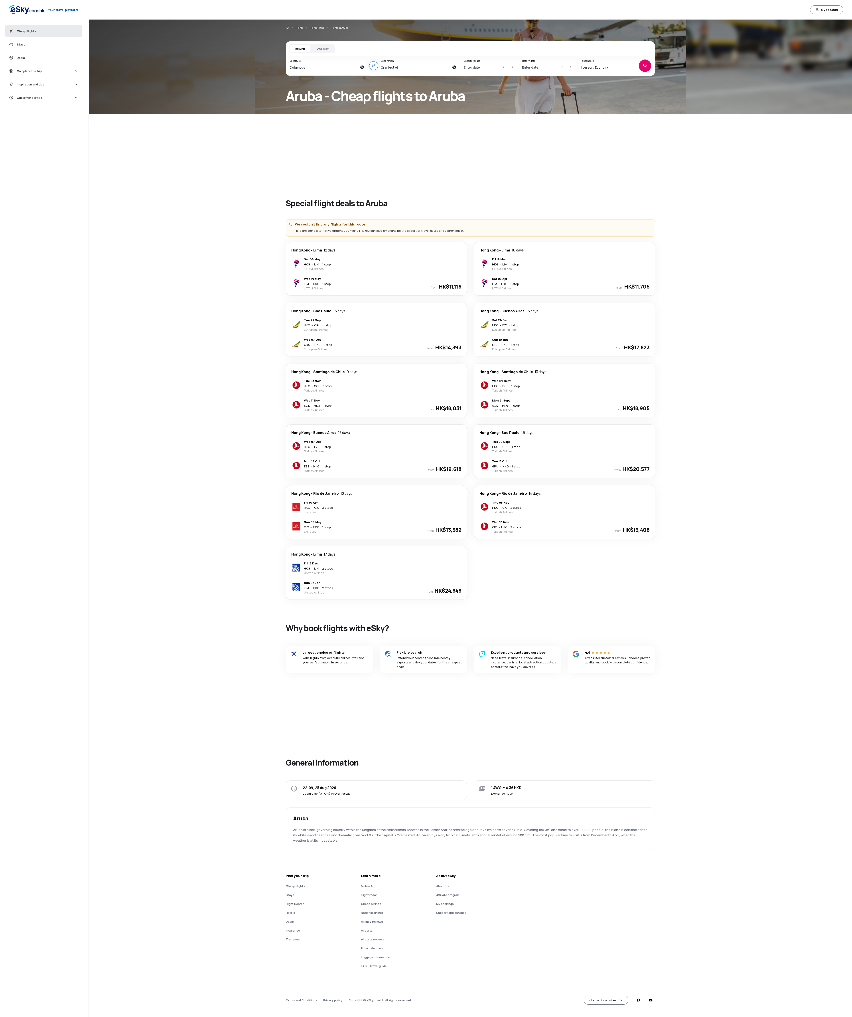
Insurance (293, 930)
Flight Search (295, 904)
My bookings (445, 904)
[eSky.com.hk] (287, 27)
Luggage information (375, 957)
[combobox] (324, 67)
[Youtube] (650, 1000)
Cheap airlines (371, 904)
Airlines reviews (372, 922)
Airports (367, 930)
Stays (290, 895)
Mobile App (368, 886)
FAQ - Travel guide (374, 966)
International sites (602, 1000)
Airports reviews (372, 939)
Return (300, 49)
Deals (290, 922)
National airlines (372, 913)
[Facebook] (638, 1000)
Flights (299, 27)
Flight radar (369, 895)
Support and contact (451, 913)
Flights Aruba (317, 27)
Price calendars (372, 948)
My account (829, 10)
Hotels (290, 913)
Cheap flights (295, 886)
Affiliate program (448, 895)
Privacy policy (332, 1000)
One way (322, 49)
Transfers (293, 939)
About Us (442, 886)
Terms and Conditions (301, 1000)
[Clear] (362, 67)
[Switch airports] (373, 65)
